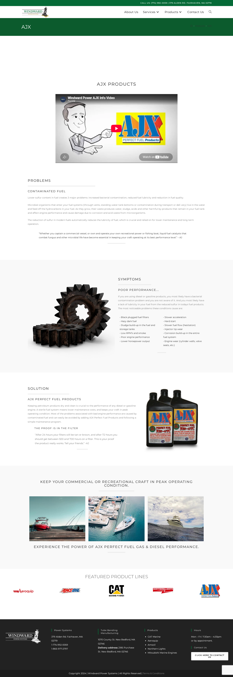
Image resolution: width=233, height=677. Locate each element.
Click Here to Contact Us (209, 656)
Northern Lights (156, 648)
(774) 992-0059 (159, 3)
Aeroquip (153, 640)
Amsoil (151, 644)
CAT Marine (154, 636)
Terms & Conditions (153, 673)
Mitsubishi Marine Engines (162, 652)
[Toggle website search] (210, 12)
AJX (210, 26)
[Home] (191, 26)
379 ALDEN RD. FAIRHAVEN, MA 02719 (190, 3)
